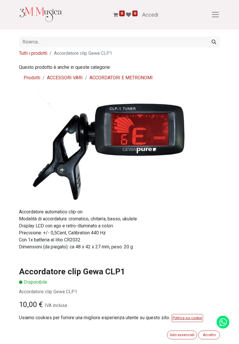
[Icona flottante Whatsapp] (223, 322)
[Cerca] (214, 42)
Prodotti (32, 77)
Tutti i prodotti (33, 53)
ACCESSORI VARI (65, 77)
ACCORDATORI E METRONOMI (121, 77)
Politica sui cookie (187, 318)
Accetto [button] (209, 335)
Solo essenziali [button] (182, 335)
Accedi (150, 15)
